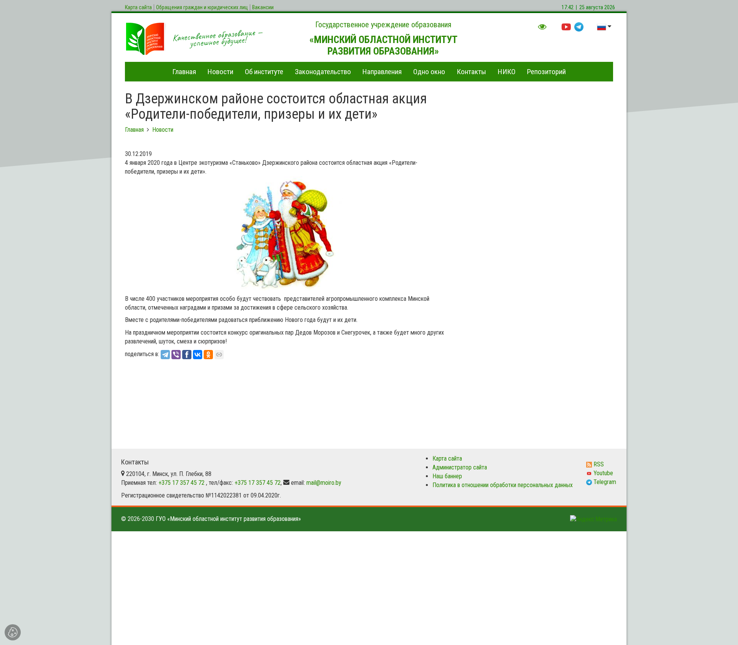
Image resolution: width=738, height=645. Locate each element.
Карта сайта (447, 458)
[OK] (208, 354)
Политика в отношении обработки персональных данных (502, 485)
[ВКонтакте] (197, 354)
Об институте (264, 71)
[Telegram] (165, 354)
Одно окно (429, 71)
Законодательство (323, 71)
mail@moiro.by (323, 482)
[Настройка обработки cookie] (13, 632)
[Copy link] (219, 354)
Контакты (471, 71)
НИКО (506, 71)
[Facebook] (186, 354)
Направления (382, 71)
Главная (184, 71)
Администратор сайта (459, 467)
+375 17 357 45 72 (181, 482)
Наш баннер (447, 476)
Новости (220, 71)
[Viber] (176, 354)
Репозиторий (546, 71)
